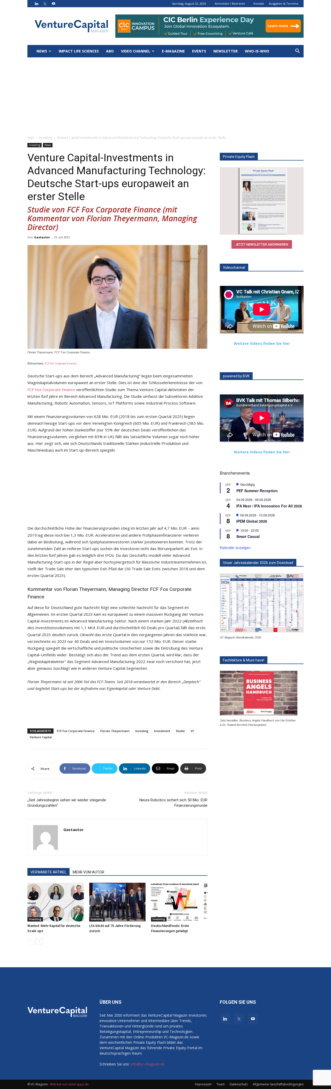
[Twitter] (45, 3)
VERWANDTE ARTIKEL (48, 872)
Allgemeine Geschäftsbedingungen (278, 1084)
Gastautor (42, 237)
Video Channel (135, 51)
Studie (180, 731)
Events (199, 51)
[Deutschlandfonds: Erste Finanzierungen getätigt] (179, 902)
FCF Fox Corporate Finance (60, 363)
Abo (110, 51)
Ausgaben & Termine (283, 3)
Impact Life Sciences (79, 51)
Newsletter (225, 51)
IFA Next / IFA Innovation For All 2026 (269, 505)
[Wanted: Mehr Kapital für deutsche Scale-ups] (55, 902)
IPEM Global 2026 (251, 521)
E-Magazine (173, 51)
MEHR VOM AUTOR (88, 872)
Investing (45, 137)
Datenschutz (239, 1084)
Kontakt (258, 3)
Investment (162, 731)
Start (30, 137)
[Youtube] (53, 3)
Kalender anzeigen (235, 547)
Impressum (203, 1084)
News (41, 51)
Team (220, 1084)
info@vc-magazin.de (147, 1064)
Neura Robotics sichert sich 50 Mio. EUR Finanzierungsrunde (173, 803)
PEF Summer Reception (257, 490)
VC (192, 731)
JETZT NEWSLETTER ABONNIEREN (261, 244)
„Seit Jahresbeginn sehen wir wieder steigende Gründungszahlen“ (66, 803)
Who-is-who (257, 51)
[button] (297, 51)
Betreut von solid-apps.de (69, 1084)
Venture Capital (41, 737)
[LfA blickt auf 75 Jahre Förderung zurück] (117, 902)
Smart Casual (248, 536)
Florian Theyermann (115, 731)
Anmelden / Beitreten (230, 3)
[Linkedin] (36, 3)
